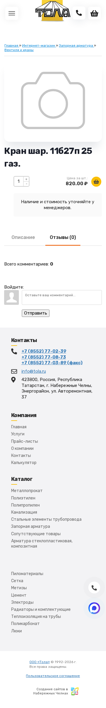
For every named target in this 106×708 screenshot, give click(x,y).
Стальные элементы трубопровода (46, 519)
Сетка (17, 580)
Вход (72, 667)
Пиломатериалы (27, 573)
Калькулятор (24, 462)
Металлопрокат (27, 490)
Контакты (21, 455)
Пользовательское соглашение (53, 676)
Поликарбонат (25, 623)
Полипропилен (25, 505)
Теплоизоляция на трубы (36, 616)
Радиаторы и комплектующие (41, 609)
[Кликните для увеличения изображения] (53, 100)
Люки (16, 631)
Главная (18, 426)
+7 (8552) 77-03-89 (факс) (51, 362)
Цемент (18, 595)
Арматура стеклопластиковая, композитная (41, 543)
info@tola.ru (33, 371)
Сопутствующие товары (36, 533)
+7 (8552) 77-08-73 (43, 357)
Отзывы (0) (63, 237)
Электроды (22, 602)
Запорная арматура (30, 526)
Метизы (19, 587)
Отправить (35, 313)
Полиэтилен (23, 498)
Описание (23, 237)
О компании (22, 448)
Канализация (24, 512)
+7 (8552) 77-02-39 (43, 351)
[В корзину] (96, 181)
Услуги (17, 434)
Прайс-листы (24, 441)
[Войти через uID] (29, 284)
